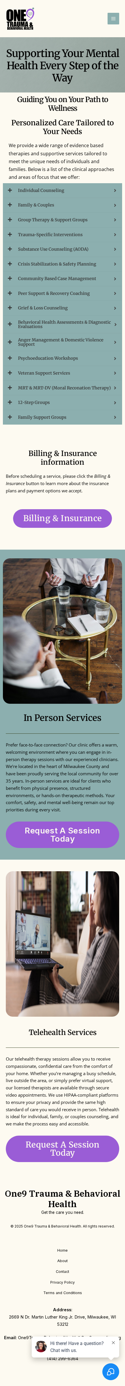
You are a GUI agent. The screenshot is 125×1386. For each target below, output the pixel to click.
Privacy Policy (62, 1282)
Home (62, 1250)
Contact (62, 1271)
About (62, 1261)
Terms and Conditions (62, 1293)
